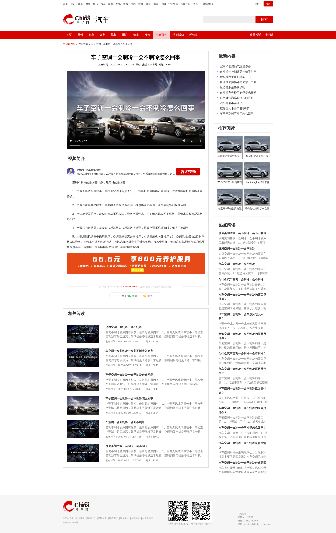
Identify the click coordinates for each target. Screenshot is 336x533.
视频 (114, 34)
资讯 (73, 3)
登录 (268, 4)
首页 (65, 3)
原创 (80, 34)
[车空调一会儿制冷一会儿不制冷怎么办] (83, 350)
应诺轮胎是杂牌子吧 (232, 87)
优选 (155, 3)
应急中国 (186, 3)
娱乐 (95, 3)
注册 (257, 4)
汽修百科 (161, 34)
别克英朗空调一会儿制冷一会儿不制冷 (242, 233)
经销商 (193, 34)
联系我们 (91, 518)
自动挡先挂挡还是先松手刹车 (238, 71)
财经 (88, 3)
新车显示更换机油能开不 (235, 76)
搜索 (264, 19)
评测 (102, 34)
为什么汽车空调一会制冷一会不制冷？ (242, 353)
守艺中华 (173, 3)
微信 (134, 295)
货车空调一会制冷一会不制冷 (237, 263)
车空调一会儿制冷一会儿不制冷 (125, 422)
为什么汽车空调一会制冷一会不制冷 (241, 279)
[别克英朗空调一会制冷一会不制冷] (83, 445)
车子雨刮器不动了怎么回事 (237, 113)
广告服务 (80, 518)
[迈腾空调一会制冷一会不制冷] (83, 326)
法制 (163, 3)
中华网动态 (147, 518)
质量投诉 (255, 34)
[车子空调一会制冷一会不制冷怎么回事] (83, 397)
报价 (147, 34)
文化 (118, 3)
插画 (133, 3)
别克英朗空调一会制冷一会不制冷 (127, 445)
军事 (80, 3)
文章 (91, 34)
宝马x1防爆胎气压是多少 (235, 66)
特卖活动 (178, 34)
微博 (149, 295)
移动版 (269, 34)
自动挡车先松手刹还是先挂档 (238, 92)
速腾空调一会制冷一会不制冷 (237, 248)
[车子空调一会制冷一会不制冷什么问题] (83, 374)
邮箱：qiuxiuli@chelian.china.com (254, 524)
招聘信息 (102, 518)
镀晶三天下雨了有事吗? (235, 108)
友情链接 (135, 518)
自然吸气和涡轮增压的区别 (237, 97)
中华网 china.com (78, 19)
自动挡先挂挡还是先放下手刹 (238, 82)
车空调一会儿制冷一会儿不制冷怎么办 (129, 350)
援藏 (125, 3)
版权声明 (113, 518)
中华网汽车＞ (70, 44)
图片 (125, 34)
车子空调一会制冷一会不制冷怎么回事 (112, 44)
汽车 (103, 3)
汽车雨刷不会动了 (231, 103)
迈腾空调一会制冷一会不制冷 (124, 327)
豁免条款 (124, 518)
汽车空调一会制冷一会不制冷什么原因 (242, 462)
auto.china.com (130, 286)
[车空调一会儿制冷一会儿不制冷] (83, 421)
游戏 (110, 3)
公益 (148, 3)
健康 (140, 3)
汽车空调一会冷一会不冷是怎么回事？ (242, 427)
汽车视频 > (84, 44)
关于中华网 (68, 518)
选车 (136, 34)
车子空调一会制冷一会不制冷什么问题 (129, 374)
